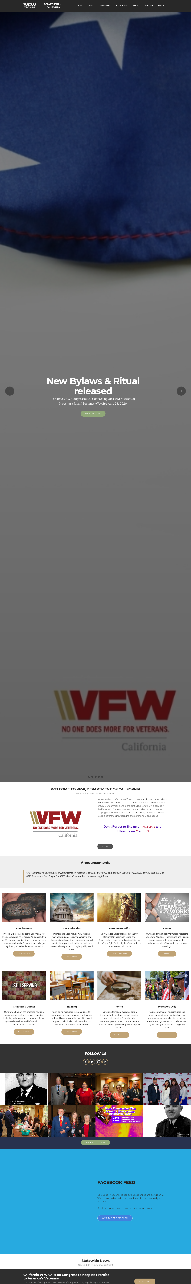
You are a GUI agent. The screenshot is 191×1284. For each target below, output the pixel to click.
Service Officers (119, 954)
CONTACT (148, 6)
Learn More (71, 957)
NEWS (135, 6)
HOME (79, 6)
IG (147, 831)
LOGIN (161, 6)
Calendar (167, 954)
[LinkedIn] (105, 1062)
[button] (9, 391)
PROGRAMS (105, 6)
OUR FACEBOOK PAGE (115, 1218)
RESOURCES (121, 6)
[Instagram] (99, 1062)
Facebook (148, 827)
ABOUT (90, 6)
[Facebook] (86, 1062)
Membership (24, 954)
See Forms (119, 1035)
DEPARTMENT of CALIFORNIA (53, 6)
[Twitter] (92, 1062)
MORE (105, 846)
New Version (93, 413)
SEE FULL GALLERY (95, 1142)
